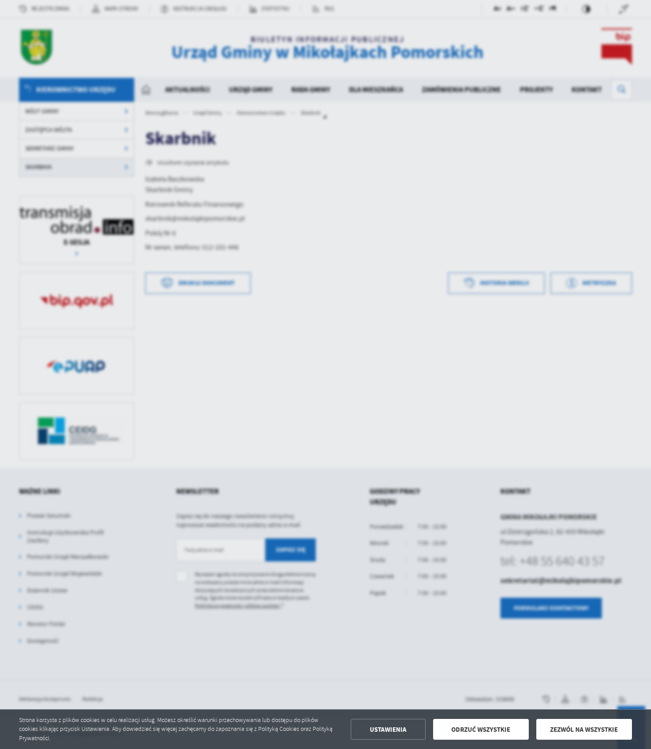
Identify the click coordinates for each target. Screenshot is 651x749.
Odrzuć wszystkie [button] (480, 729)
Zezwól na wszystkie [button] (584, 729)
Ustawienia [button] (388, 729)
